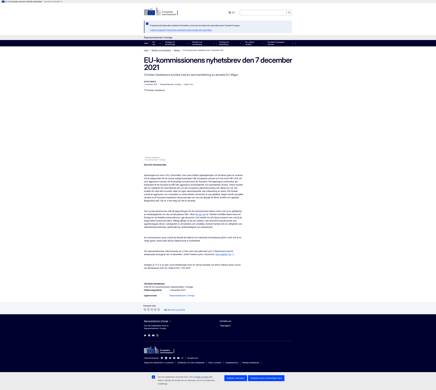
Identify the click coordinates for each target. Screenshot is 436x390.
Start (146, 43)
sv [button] (233, 12)
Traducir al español (157, 30)
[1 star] (145, 309)
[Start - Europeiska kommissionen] (162, 11)
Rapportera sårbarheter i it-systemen (159, 362)
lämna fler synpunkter (176, 310)
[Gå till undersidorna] (161, 43)
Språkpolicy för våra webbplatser (191, 362)
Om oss (153, 43)
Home (146, 50)
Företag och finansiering (224, 43)
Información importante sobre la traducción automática (189, 30)
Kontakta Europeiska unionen (276, 43)
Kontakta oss (192, 358)
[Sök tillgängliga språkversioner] (207, 214)
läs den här (201, 214)
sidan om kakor (202, 377)
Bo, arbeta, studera (249, 43)
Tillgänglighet (225, 325)
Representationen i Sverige (181, 295)
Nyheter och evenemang (197, 43)
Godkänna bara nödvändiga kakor (266, 378)
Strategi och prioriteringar (170, 43)
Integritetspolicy (231, 362)
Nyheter (177, 50)
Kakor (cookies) (215, 362)
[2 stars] (146, 309)
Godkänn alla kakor (236, 378)
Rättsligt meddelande (250, 362)
